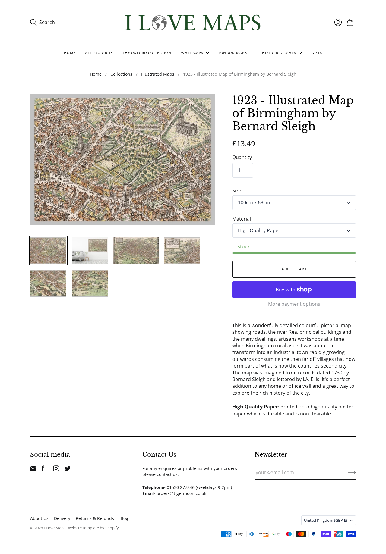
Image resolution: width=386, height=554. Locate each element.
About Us (39, 518)
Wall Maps (192, 53)
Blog (123, 518)
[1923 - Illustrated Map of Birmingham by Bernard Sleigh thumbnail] (48, 250)
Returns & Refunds (95, 518)
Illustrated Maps (157, 74)
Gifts (317, 53)
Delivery (62, 518)
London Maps (233, 53)
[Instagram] (56, 469)
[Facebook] (43, 469)
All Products (99, 53)
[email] (33, 469)
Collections (121, 74)
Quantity (242, 157)
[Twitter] (68, 469)
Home (69, 53)
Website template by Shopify (93, 528)
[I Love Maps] (193, 22)
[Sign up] (352, 472)
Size (236, 190)
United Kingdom (325, 520)
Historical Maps (279, 53)
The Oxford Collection (147, 53)
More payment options (294, 304)
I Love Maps (54, 528)
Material (241, 218)
